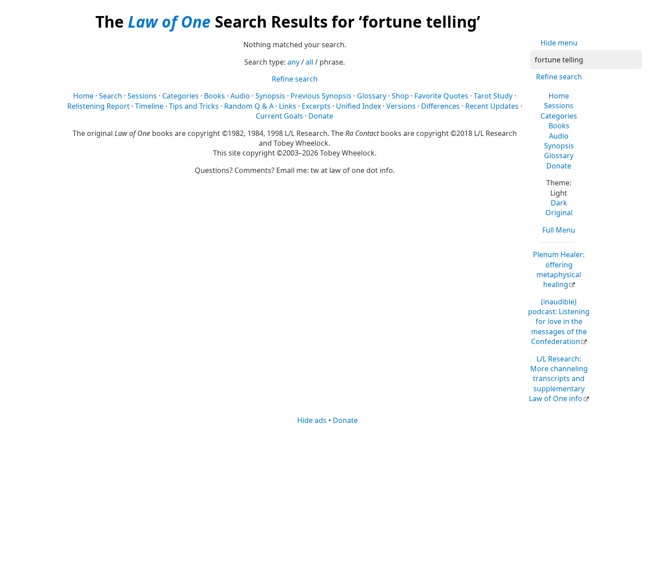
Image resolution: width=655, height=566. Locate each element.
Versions (401, 106)
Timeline (149, 106)
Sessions (558, 106)
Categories (558, 116)
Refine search (559, 77)
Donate (558, 166)
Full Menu (558, 230)
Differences (440, 106)
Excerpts (316, 106)
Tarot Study (493, 96)
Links (287, 106)
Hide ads (312, 420)
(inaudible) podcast (559, 322)
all (309, 62)
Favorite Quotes (441, 96)
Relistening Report (98, 106)
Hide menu (558, 43)
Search (110, 96)
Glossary (558, 155)
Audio (559, 136)
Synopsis (559, 146)
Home (559, 96)
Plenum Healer (559, 269)
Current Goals (279, 116)
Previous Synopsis (321, 96)
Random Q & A (249, 106)
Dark (559, 203)
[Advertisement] (328, 494)
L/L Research (558, 379)
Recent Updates (492, 106)
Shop (400, 96)
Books (559, 126)
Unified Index (358, 106)
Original (559, 212)
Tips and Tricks (194, 106)
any (293, 62)
